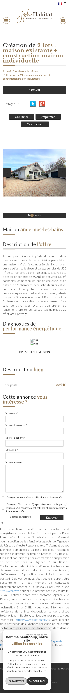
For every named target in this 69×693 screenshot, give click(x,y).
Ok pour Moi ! (37, 681)
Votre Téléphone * (15, 437)
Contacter (21, 117)
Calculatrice (35, 124)
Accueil (7, 71)
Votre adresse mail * (16, 425)
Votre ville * (12, 449)
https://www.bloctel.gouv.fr (32, 619)
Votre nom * (12, 413)
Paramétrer (16, 681)
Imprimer (48, 117)
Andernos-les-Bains (26, 71)
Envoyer (52, 517)
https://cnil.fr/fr (9, 590)
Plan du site (55, 669)
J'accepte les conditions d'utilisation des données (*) (34, 497)
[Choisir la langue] (61, 3)
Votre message (14, 462)
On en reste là (34, 634)
